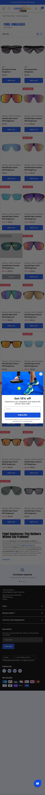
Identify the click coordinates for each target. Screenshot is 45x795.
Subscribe (22, 415)
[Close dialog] (40, 374)
